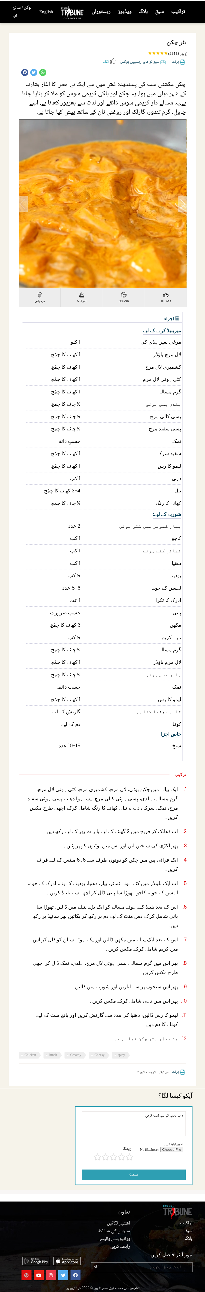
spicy (121, 1055)
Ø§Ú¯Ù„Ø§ (182, 204)
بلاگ (143, 12)
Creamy (75, 1055)
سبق (159, 12)
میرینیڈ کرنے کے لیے (162, 330)
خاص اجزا (171, 733)
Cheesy (99, 1055)
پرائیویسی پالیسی (114, 1239)
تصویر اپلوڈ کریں (173, 1145)
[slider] (97, 284)
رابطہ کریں (120, 1247)
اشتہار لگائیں (118, 1223)
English (46, 12)
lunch (53, 1055)
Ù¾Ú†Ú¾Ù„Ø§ (23, 204)
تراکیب (178, 12)
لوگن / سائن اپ (22, 12)
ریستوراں (101, 12)
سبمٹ (133, 1174)
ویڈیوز (125, 12)
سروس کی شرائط (114, 1231)
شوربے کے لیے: (167, 514)
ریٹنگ (126, 1149)
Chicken (30, 1055)
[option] (102, 203)
